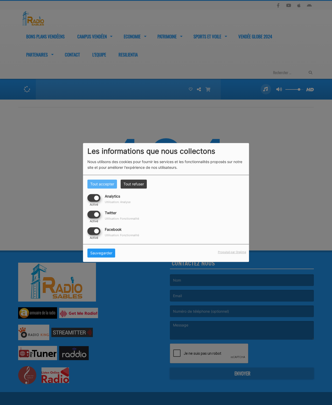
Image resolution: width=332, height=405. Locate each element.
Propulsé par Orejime (232, 252)
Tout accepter (102, 184)
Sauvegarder (101, 253)
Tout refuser (133, 184)
